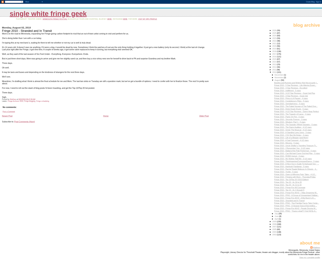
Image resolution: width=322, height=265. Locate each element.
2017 (274, 54)
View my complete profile (309, 257)
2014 (274, 62)
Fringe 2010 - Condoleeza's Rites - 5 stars (291, 101)
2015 (274, 59)
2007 (274, 227)
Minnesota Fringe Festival (55, 19)
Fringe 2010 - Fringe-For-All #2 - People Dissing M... (295, 208)
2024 (274, 35)
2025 (274, 33)
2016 (274, 57)
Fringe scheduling (42, 101)
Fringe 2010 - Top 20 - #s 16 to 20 (288, 182)
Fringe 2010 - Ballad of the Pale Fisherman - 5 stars (295, 151)
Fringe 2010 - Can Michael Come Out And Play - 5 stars (297, 153)
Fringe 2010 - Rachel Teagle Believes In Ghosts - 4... (295, 169)
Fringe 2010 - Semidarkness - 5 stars (289, 104)
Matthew (316, 247)
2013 (274, 64)
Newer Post (7, 116)
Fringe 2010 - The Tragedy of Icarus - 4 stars (292, 114)
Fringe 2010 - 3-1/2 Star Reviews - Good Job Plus (294, 93)
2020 (274, 46)
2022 (274, 41)
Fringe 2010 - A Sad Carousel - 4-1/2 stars (291, 140)
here (109, 19)
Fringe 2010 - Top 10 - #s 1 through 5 (289, 190)
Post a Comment (9, 112)
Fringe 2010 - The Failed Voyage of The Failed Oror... (295, 106)
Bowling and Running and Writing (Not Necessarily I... (296, 83)
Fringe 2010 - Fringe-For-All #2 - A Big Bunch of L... (295, 198)
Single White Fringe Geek (48, 13)
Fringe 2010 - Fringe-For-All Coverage (289, 187)
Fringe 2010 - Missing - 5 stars (286, 143)
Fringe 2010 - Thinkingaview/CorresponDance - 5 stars (296, 161)
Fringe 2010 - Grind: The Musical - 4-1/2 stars (293, 130)
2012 (274, 67)
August (278, 80)
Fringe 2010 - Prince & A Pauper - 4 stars (291, 98)
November (279, 77)
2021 (274, 43)
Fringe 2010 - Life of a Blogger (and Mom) (291, 138)
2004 (274, 232)
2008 (274, 224)
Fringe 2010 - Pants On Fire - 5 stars (289, 117)
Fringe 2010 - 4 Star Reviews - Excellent (290, 88)
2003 (274, 235)
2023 (274, 38)
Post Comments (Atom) (24, 122)
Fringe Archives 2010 (15, 101)
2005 (274, 229)
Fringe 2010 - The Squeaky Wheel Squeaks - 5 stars (295, 124)
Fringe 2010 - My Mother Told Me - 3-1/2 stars (293, 159)
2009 (274, 221)
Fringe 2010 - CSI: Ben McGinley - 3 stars (291, 135)
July (276, 214)
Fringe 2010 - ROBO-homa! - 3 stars (289, 156)
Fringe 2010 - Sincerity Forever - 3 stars (290, 119)
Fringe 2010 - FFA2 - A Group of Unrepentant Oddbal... (296, 195)
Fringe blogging (29, 101)
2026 (274, 30)
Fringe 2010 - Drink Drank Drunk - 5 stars (291, 109)
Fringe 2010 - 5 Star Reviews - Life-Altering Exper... (295, 85)
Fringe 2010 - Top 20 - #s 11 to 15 (287, 185)
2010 (274, 72)
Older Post (204, 116)
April (277, 219)
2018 (274, 51)
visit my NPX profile (147, 19)
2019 (274, 49)
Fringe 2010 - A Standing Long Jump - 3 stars (292, 132)
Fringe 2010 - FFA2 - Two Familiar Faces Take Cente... (296, 203)
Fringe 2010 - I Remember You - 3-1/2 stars (292, 148)
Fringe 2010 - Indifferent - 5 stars (287, 91)
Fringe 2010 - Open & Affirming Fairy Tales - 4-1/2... (295, 174)
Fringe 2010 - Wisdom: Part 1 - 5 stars (290, 122)
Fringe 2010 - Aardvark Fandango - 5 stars (291, 166)
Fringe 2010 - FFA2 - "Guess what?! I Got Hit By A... (295, 211)
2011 (274, 70)
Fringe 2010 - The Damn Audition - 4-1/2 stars (293, 127)
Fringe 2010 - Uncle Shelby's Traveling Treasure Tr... (295, 146)
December (279, 75)
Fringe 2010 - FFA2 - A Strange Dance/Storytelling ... (295, 206)
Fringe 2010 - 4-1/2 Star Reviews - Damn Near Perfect (296, 111)
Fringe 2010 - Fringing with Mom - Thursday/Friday (295, 177)
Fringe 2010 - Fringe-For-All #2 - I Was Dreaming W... (296, 193)
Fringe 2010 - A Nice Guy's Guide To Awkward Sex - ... (296, 164)
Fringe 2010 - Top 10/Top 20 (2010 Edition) (291, 180)
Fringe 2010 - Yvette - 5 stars (286, 172)
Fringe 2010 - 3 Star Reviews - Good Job (291, 96)
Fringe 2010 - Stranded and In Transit (289, 201)
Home (106, 116)
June (277, 216)
